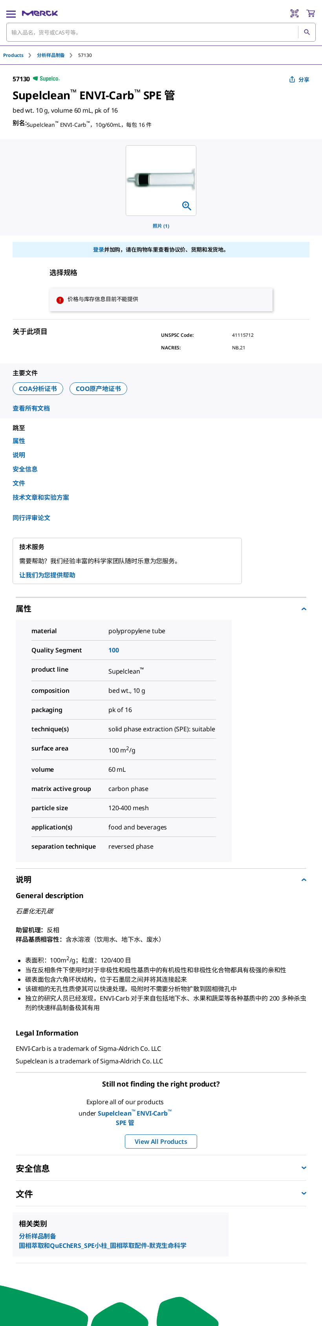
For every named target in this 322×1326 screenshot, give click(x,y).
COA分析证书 (38, 388)
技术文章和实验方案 (41, 497)
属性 (19, 441)
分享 (303, 79)
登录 (98, 249)
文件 (19, 483)
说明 (19, 455)
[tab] (20, 55)
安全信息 (25, 469)
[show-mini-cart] (311, 13)
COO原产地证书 (98, 388)
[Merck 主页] (40, 13)
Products (13, 55)
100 (113, 650)
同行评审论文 (31, 517)
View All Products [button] (161, 1141)
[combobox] (161, 32)
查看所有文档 (31, 408)
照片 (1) (161, 226)
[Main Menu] (11, 13)
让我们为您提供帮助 (47, 575)
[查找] (306, 32)
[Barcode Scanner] (294, 13)
